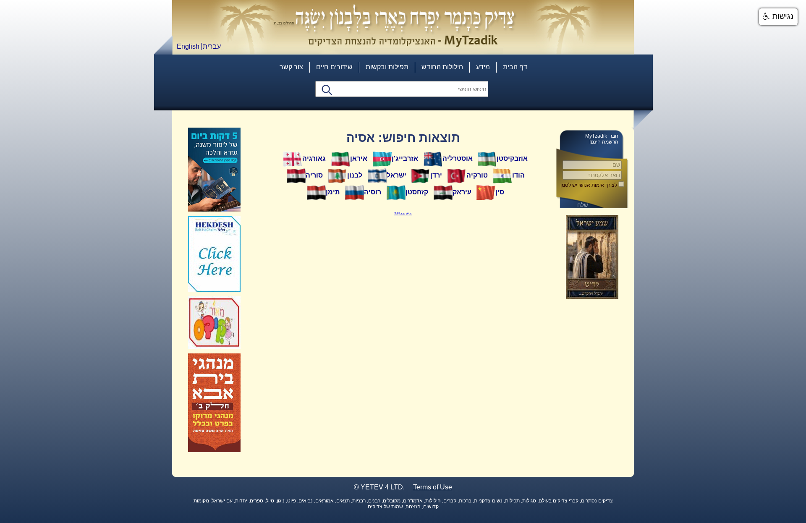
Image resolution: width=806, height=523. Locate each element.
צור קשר (291, 67)
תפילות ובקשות (387, 67)
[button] (778, 16)
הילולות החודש (442, 67)
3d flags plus (403, 213)
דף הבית (515, 67)
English (188, 46)
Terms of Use (432, 487)
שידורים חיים (334, 67)
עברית (212, 46)
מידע (483, 67)
